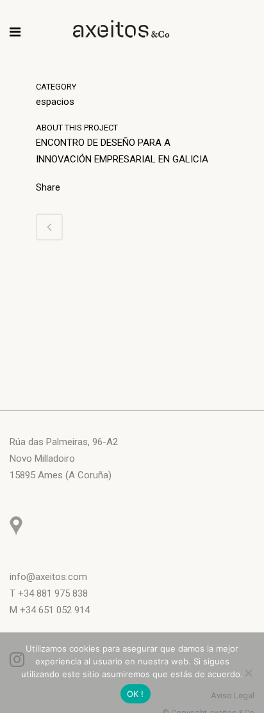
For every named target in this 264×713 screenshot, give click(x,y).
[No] (248, 672)
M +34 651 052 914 (50, 610)
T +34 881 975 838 (49, 593)
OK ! (135, 694)
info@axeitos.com (48, 577)
